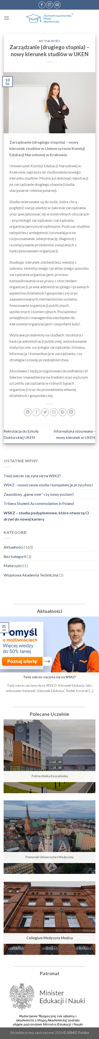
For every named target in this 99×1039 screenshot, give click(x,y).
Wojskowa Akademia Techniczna (31, 575)
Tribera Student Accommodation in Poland (39, 503)
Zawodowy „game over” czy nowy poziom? (39, 494)
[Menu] (6, 18)
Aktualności (13, 547)
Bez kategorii (15, 556)
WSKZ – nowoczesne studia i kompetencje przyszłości (48, 485)
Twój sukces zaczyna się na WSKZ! (32, 475)
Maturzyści (13, 565)
